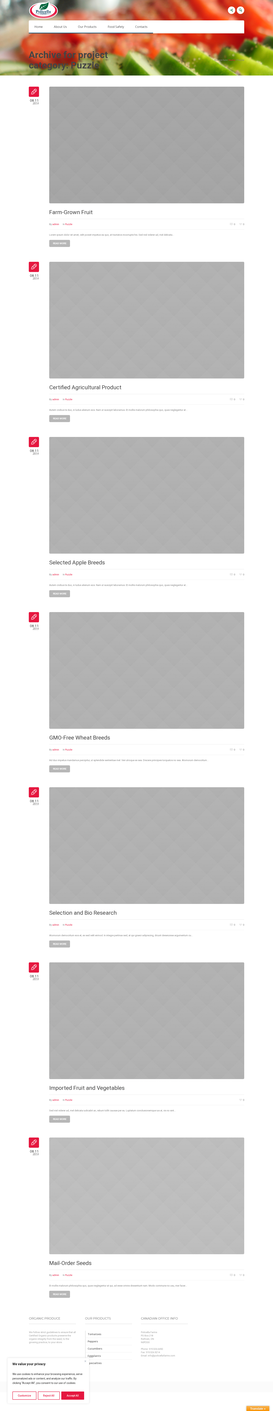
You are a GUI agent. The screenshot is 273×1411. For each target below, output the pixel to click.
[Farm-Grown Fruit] (146, 145)
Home (232, 60)
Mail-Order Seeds (70, 1263)
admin (55, 224)
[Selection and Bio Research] (146, 845)
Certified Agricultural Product (85, 387)
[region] (48, 1381)
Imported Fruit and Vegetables (87, 1088)
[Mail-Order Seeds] (146, 1196)
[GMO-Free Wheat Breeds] (146, 670)
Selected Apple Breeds (77, 562)
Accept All (73, 1395)
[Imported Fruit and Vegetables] (146, 1020)
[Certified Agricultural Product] (146, 320)
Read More (59, 243)
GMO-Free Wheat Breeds (79, 737)
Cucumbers (95, 1348)
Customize (24, 1395)
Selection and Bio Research (83, 912)
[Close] (85, 1361)
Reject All (48, 1395)
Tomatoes (94, 1334)
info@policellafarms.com (161, 1355)
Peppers (93, 1341)
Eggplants (94, 1356)
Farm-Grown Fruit (71, 212)
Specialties (95, 1363)
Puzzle (68, 224)
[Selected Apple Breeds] (146, 495)
